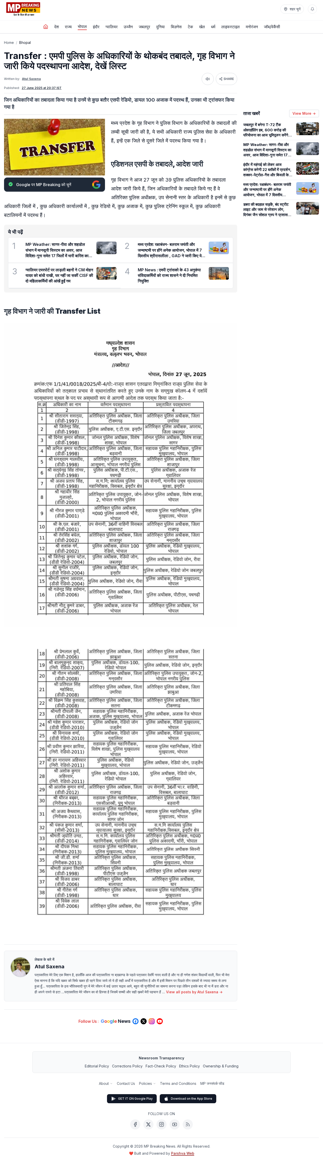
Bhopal (25, 42)
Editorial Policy (97, 1066)
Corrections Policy (127, 1066)
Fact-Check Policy (161, 1066)
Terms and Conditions (178, 1083)
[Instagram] (161, 1124)
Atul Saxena (31, 79)
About (104, 1083)
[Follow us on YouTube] (160, 1021)
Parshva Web (182, 1153)
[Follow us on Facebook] (135, 1021)
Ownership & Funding (220, 1066)
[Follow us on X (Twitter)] (144, 1021)
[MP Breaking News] (23, 9)
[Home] (45, 26)
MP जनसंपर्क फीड (212, 1083)
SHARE (229, 79)
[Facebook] (135, 1124)
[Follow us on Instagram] (152, 1021)
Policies (145, 1083)
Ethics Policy (189, 1066)
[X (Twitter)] (148, 1124)
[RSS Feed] (188, 1124)
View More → (304, 113)
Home (9, 42)
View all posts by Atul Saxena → (194, 992)
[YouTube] (175, 1124)
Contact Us (126, 1083)
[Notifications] (312, 9)
